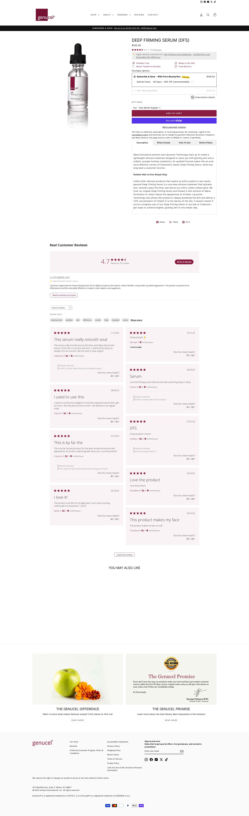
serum (125, 320)
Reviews (139, 15)
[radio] (134, 76)
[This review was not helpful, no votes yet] (116, 376)
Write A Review (184, 262)
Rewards (123, 15)
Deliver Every (144, 81)
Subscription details (205, 97)
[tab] (142, 142)
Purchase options (141, 70)
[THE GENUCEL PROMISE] (171, 679)
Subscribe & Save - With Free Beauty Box (163, 76)
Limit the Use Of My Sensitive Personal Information (124, 769)
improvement (56, 320)
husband (115, 320)
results (98, 320)
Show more (136, 320)
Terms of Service (114, 759)
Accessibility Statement (117, 742)
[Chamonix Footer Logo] (49, 743)
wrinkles (69, 320)
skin (77, 320)
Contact (153, 15)
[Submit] (182, 751)
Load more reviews (124, 555)
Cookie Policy (113, 763)
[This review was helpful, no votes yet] (112, 376)
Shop (94, 15)
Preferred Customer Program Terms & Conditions (86, 751)
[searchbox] (59, 308)
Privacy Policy (113, 746)
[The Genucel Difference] (77, 679)
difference (87, 320)
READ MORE (77, 720)
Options (137, 102)
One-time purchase (147, 90)
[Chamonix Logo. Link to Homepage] (45, 15)
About (107, 15)
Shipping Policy (114, 750)
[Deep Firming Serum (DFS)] (54, 598)
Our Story (74, 742)
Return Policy (113, 755)
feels (106, 320)
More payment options (174, 127)
